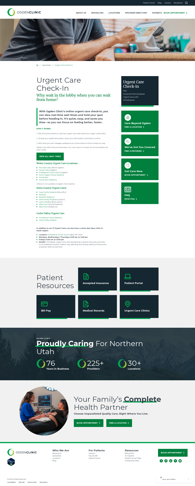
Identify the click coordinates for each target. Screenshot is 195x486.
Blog (160, 3)
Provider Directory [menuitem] (136, 13)
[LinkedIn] (169, 459)
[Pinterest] (173, 459)
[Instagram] (164, 459)
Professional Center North (49, 172)
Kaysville (42, 195)
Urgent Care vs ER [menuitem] (130, 97)
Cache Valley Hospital (48, 220)
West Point (43, 204)
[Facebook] (159, 459)
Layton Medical (45, 202)
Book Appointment (174, 13)
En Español (129, 456)
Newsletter (178, 3)
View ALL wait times (50, 156)
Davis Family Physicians (48, 199)
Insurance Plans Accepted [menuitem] (134, 94)
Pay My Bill (93, 456)
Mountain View (45, 168)
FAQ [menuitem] (125, 91)
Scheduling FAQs (132, 461)
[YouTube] (178, 459)
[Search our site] (186, 3)
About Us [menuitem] (81, 13)
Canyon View (44, 170)
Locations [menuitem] (114, 13)
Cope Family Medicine (48, 192)
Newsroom (56, 453)
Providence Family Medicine (50, 218)
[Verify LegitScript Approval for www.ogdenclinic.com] (30, 462)
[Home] (24, 12)
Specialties (56, 456)
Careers (168, 3)
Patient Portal (149, 3)
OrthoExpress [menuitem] (128, 100)
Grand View (44, 177)
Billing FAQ (129, 453)
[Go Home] (37, 65)
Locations (56, 458)
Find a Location (117, 423)
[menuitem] (11, 482)
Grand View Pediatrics (48, 180)
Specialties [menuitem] (97, 13)
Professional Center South (58, 235)
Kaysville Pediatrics (46, 197)
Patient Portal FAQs (133, 458)
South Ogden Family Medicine (51, 175)
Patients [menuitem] (157, 13)
